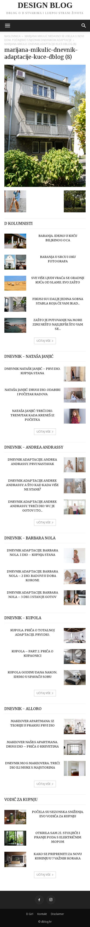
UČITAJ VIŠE (43, 341)
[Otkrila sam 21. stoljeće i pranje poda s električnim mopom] (15, 838)
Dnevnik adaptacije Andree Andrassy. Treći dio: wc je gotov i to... (32, 506)
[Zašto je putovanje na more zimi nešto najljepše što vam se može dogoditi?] (15, 325)
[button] (7, 26)
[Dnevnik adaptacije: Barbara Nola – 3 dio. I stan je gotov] (75, 597)
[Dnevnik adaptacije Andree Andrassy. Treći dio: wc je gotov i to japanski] (75, 507)
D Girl (29, 914)
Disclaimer (57, 914)
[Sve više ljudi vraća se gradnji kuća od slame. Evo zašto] (15, 283)
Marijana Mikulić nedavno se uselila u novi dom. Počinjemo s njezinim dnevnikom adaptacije (44, 38)
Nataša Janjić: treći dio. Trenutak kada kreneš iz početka (32, 415)
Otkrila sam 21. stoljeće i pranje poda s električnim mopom (57, 837)
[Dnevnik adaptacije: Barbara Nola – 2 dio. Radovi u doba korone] (75, 576)
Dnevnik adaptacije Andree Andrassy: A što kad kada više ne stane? (32, 485)
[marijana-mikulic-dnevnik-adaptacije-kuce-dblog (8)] (45, 186)
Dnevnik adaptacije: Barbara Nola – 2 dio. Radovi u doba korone (32, 575)
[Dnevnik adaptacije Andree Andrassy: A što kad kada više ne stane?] (75, 486)
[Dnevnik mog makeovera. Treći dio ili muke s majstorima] (75, 768)
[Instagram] (51, 899)
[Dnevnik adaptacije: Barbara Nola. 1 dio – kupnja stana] (75, 555)
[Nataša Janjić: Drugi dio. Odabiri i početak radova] (75, 395)
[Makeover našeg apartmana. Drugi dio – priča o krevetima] (75, 747)
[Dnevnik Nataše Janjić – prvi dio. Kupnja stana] (75, 374)
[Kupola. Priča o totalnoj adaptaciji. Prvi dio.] (75, 635)
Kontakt (42, 914)
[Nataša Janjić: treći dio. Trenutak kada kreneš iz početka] (75, 416)
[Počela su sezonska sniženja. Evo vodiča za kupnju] (15, 817)
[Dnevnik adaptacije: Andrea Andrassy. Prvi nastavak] (75, 464)
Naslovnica (12, 36)
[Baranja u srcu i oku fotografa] (15, 262)
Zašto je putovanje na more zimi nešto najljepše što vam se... (58, 324)
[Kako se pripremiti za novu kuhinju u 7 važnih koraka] (15, 859)
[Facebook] (39, 899)
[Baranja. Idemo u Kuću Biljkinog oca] (15, 241)
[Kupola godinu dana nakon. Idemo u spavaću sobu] (75, 677)
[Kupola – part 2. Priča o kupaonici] (75, 656)
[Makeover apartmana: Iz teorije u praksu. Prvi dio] (75, 726)
